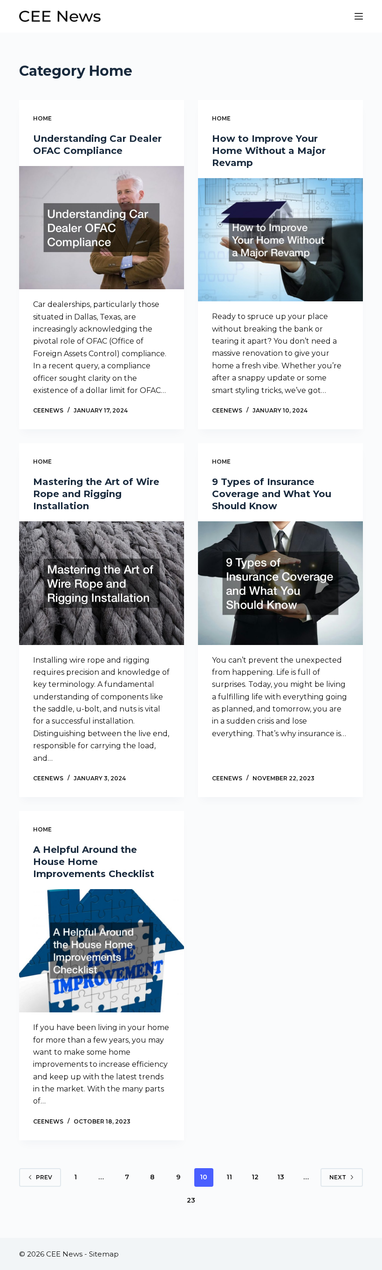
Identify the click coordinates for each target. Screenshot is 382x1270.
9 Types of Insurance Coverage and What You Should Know (271, 494)
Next (337, 1177)
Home (42, 118)
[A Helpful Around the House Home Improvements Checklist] (101, 951)
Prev (44, 1177)
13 (280, 1177)
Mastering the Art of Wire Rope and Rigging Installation (96, 494)
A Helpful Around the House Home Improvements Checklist (93, 861)
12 (255, 1177)
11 (229, 1177)
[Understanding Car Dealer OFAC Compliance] (101, 228)
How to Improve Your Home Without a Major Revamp (269, 150)
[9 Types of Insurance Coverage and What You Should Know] (280, 583)
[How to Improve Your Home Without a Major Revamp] (280, 240)
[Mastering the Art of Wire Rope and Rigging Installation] (101, 583)
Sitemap (104, 1254)
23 (191, 1200)
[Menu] (359, 16)
